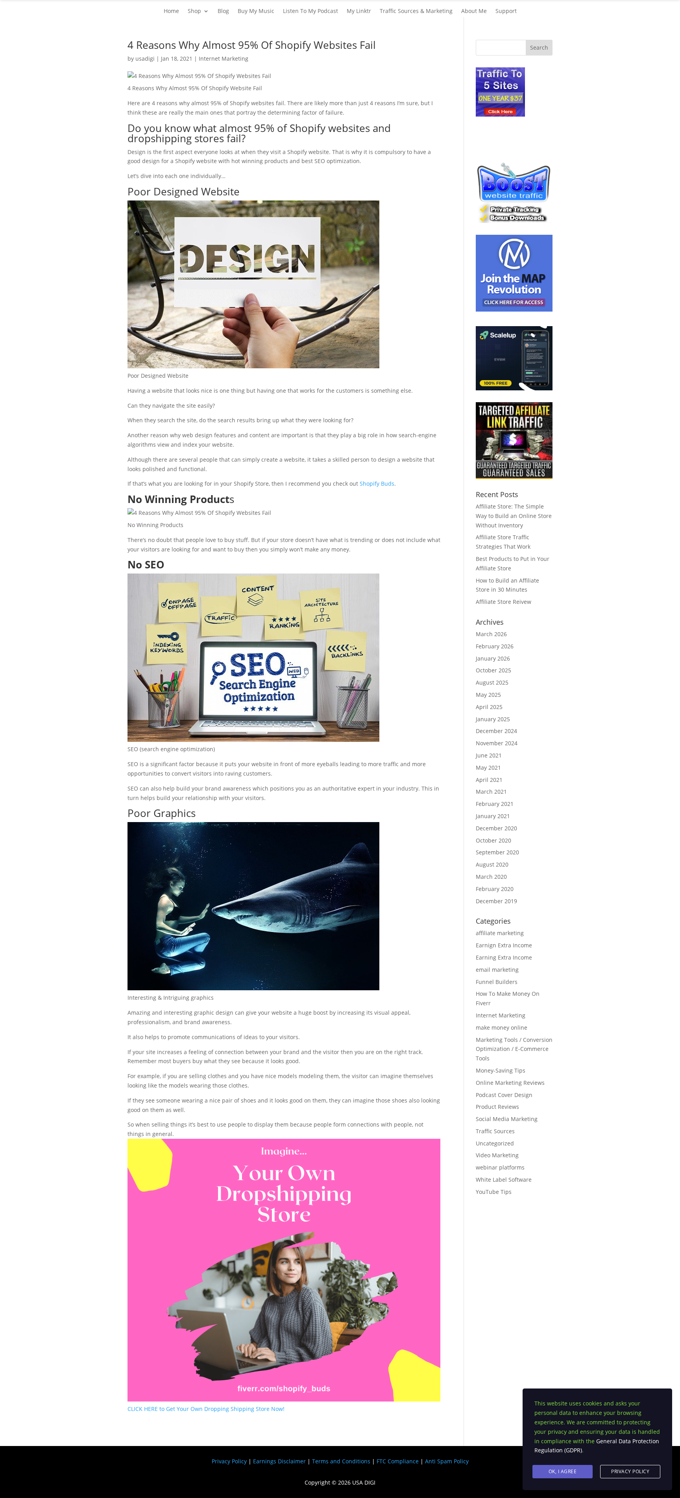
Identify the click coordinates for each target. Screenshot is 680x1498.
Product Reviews (497, 1106)
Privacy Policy (229, 1461)
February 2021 (495, 803)
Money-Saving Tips (500, 1070)
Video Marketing (497, 1155)
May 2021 (488, 767)
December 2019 (496, 901)
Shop (194, 11)
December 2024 (496, 731)
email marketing (497, 969)
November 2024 (496, 743)
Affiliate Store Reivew (503, 601)
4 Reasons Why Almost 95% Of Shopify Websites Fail (252, 45)
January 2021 (493, 816)
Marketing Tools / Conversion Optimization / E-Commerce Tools (514, 1049)
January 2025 (493, 719)
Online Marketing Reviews (510, 1082)
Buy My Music (256, 11)
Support (506, 11)
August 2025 (492, 682)
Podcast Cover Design (504, 1095)
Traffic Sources (495, 1131)
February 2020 (495, 889)
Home (171, 11)
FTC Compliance (398, 1461)
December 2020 (496, 828)
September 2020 (497, 852)
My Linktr (359, 11)
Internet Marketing (223, 58)
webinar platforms (500, 1167)
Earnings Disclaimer (279, 1461)
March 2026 (491, 634)
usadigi (145, 58)
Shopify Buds (377, 483)
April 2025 (489, 707)
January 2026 (493, 658)
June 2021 (489, 755)
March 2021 (491, 791)
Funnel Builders (496, 982)
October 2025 (493, 670)
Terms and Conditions (341, 1461)
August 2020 (492, 864)
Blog (223, 11)
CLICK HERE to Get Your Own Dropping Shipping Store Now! (206, 1409)
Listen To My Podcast (310, 11)
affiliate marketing (500, 933)
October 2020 (493, 840)
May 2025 (488, 694)
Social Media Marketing (507, 1119)
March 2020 (491, 876)
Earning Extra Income (504, 957)
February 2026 (495, 646)
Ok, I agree (563, 1471)
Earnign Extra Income (504, 945)
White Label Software (504, 1179)
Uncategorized (495, 1143)
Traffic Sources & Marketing (416, 11)
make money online (501, 1027)
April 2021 (489, 779)
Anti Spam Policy (447, 1461)
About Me (474, 11)
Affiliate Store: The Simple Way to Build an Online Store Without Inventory (514, 516)
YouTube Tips (494, 1191)
